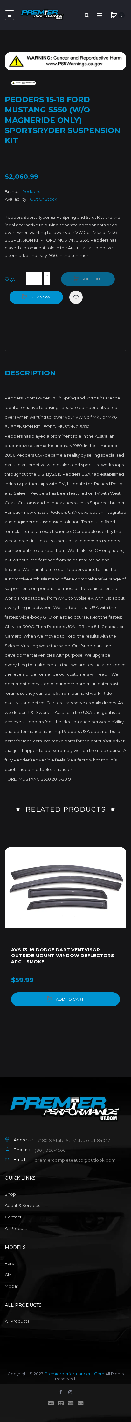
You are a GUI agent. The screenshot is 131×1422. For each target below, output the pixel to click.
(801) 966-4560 (50, 1150)
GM (8, 1274)
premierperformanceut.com (74, 1373)
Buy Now (40, 297)
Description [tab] (30, 373)
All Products (17, 1228)
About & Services (22, 1205)
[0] (113, 15)
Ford (10, 1263)
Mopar (11, 1286)
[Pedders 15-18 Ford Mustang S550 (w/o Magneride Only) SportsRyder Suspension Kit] (23, 83)
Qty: (10, 279)
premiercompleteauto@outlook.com (75, 1160)
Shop (10, 1194)
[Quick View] (12, 879)
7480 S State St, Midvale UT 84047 (74, 1140)
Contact (13, 1216)
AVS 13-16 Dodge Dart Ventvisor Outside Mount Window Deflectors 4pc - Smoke (62, 956)
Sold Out (91, 279)
